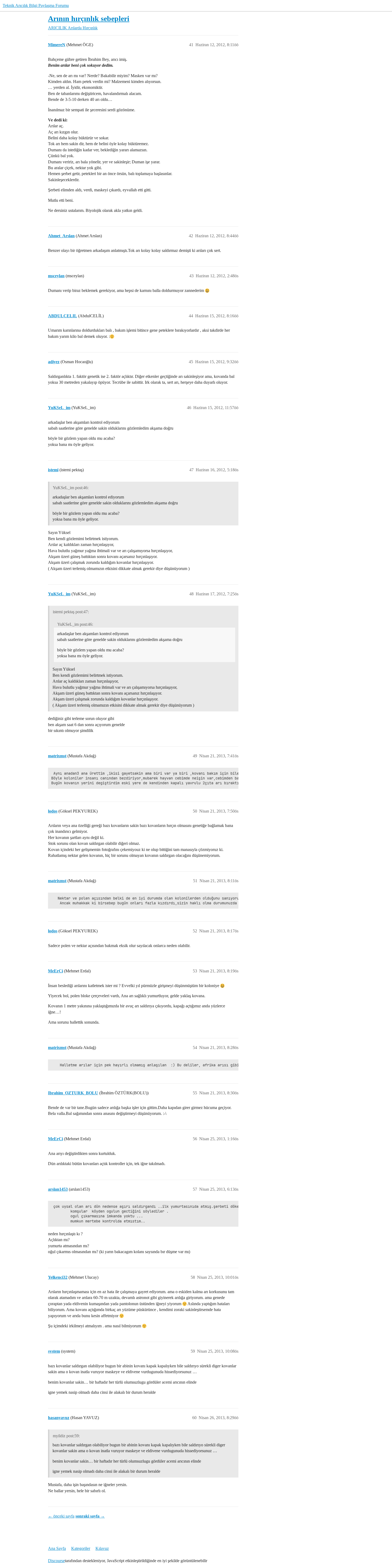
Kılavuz (102, 1548)
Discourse (56, 1560)
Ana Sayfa (57, 1548)
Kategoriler (80, 1548)
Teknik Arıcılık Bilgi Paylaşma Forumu (36, 5)
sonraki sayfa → (90, 1516)
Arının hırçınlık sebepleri (88, 18)
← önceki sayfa (61, 1516)
